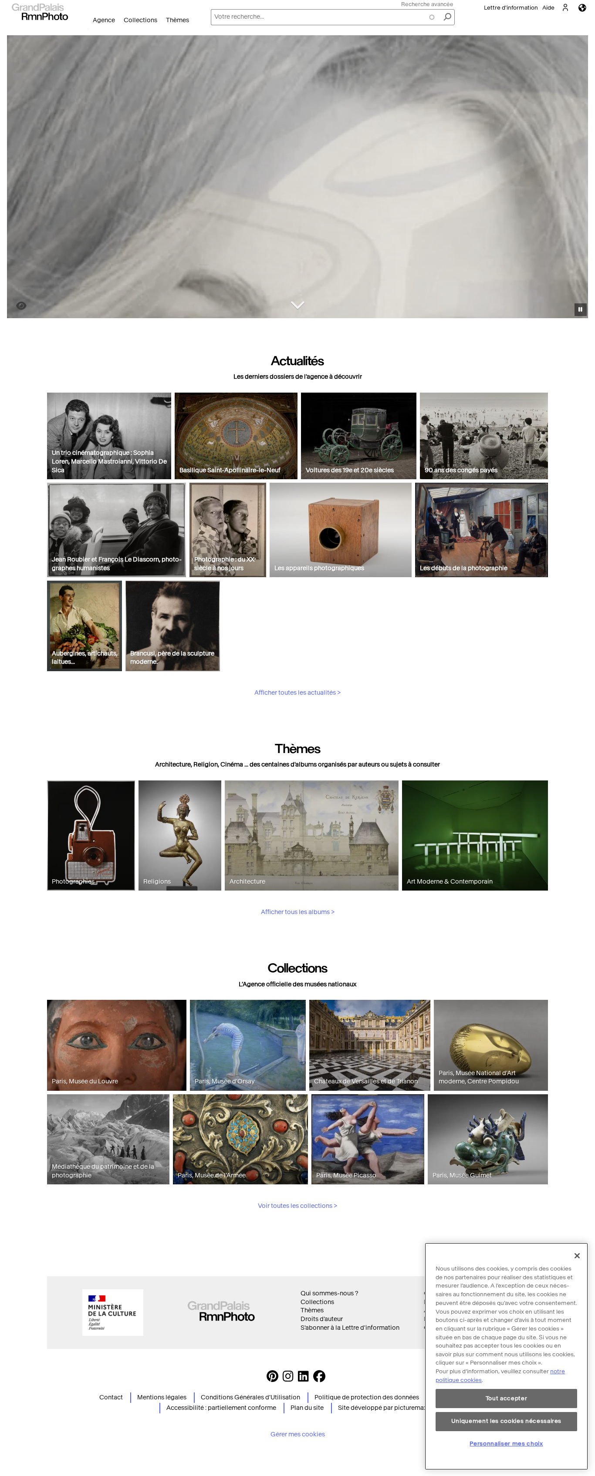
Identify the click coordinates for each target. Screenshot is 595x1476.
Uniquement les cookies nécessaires (506, 1421)
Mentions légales (161, 1397)
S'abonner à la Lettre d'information (350, 1328)
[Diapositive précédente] (19, 178)
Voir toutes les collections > (297, 1206)
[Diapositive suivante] (577, 178)
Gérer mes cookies (297, 1434)
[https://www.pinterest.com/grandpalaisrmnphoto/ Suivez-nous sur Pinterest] (272, 1378)
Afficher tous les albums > (298, 912)
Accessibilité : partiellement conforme (221, 1408)
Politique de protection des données (366, 1397)
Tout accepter (506, 1398)
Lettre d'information (511, 7)
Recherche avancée (427, 4)
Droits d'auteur (322, 1319)
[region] (506, 1356)
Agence (104, 20)
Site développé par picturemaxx (384, 1408)
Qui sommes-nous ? (329, 1293)
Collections (140, 20)
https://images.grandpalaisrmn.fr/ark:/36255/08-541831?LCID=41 (16, 305)
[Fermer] (577, 1255)
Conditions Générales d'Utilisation (250, 1397)
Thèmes (177, 20)
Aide (548, 7)
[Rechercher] (447, 17)
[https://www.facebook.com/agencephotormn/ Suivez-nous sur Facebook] (319, 1378)
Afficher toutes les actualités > (297, 692)
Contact (111, 1397)
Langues (582, 7)
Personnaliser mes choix (506, 1443)
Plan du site (307, 1408)
